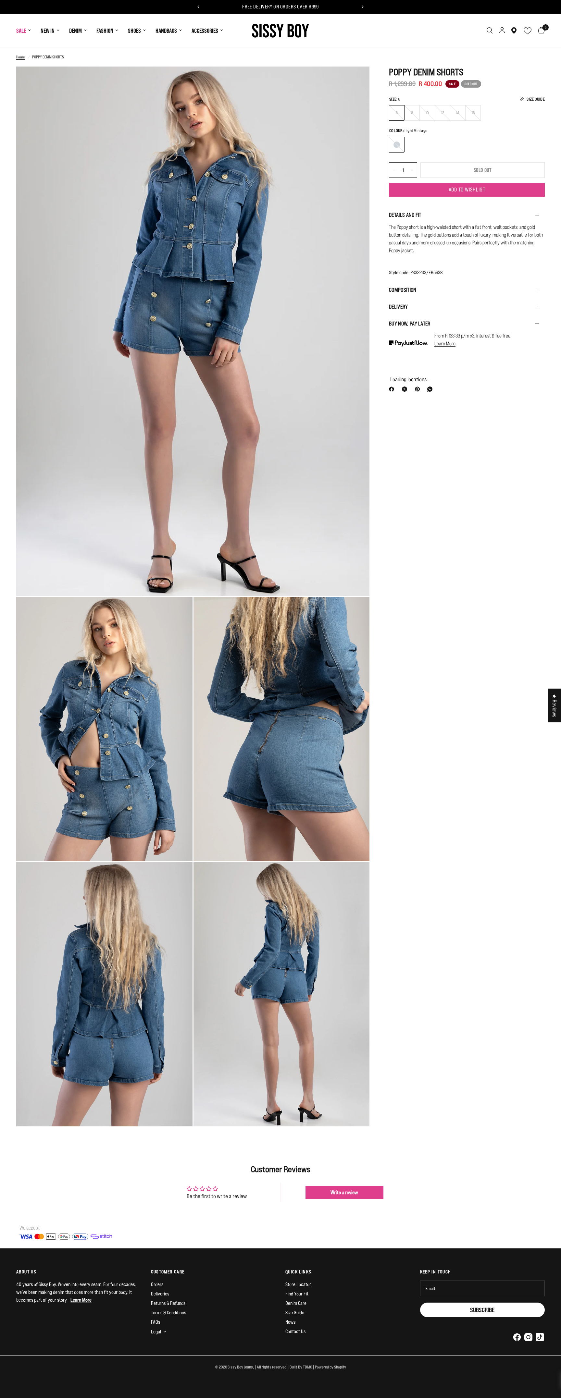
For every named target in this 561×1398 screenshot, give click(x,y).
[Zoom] (356, 80)
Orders (157, 1284)
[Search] (489, 30)
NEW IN (48, 30)
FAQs (155, 1322)
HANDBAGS (166, 30)
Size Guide (294, 1312)
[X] (406, 389)
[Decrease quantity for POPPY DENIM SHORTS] (394, 170)
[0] (540, 30)
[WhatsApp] (431, 389)
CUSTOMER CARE (168, 1271)
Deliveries (160, 1294)
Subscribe (482, 1309)
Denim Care (295, 1303)
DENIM (75, 30)
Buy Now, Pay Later (409, 323)
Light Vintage (397, 145)
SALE (21, 30)
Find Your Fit (296, 1294)
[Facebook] (393, 389)
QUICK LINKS (298, 1271)
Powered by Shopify (330, 1366)
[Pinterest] (419, 389)
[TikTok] (539, 1337)
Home (20, 57)
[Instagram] (528, 1337)
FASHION (104, 30)
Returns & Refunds (168, 1303)
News (290, 1322)
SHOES (134, 30)
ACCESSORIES (205, 30)
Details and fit (405, 215)
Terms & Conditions (168, 1312)
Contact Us (295, 1331)
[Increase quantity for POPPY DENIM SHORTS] (412, 170)
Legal (156, 1332)
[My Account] (502, 30)
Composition (403, 290)
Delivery (398, 306)
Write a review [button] (344, 1192)
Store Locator (298, 1284)
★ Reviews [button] (554, 705)
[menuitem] (26, 31)
